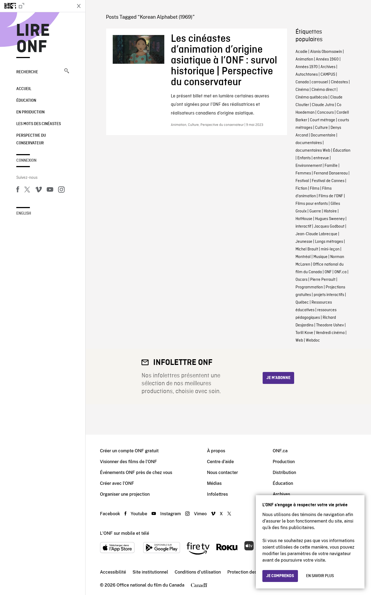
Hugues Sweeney (330, 219)
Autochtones (306, 74)
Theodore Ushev (330, 325)
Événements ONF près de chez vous (136, 472)
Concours (325, 112)
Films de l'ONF (331, 196)
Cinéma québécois (311, 97)
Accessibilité (113, 572)
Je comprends (280, 576)
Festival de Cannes (328, 181)
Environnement (308, 165)
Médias (214, 483)
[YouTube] (50, 190)
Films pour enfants (311, 203)
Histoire (330, 211)
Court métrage (322, 120)
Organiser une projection (125, 494)
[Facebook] (17, 190)
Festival (302, 181)
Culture (321, 128)
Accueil (23, 89)
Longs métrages (329, 241)
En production (30, 112)
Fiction (301, 188)
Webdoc (313, 340)
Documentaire (323, 135)
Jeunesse (303, 241)
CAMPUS (327, 74)
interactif (303, 226)
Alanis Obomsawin (326, 52)
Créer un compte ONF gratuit (129, 450)
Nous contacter (222, 472)
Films (314, 188)
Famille (331, 165)
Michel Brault (306, 249)
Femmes (303, 173)
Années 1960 (327, 59)
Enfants (304, 158)
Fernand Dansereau (331, 173)
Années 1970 (306, 67)
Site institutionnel (150, 572)
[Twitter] (27, 190)
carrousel (320, 82)
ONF (328, 272)
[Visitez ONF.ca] (36, 6)
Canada (302, 82)
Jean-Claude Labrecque (316, 234)
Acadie (301, 52)
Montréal (303, 257)
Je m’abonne (278, 378)
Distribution (284, 472)
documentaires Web (312, 150)
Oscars (301, 279)
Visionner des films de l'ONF (128, 461)
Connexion (26, 160)
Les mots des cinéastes (38, 124)
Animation (304, 59)
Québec (302, 302)
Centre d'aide (220, 461)
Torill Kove (304, 333)
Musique (320, 257)
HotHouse (303, 219)
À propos (216, 450)
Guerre (315, 211)
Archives (327, 67)
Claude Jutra (323, 105)
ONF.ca (340, 272)
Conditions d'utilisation (198, 572)
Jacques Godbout (329, 226)
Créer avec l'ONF (117, 483)
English (23, 213)
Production (284, 461)
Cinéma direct (324, 90)
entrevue (321, 158)
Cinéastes (339, 82)
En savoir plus (320, 576)
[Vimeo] (38, 190)
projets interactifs (329, 295)
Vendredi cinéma (330, 333)
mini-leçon (330, 249)
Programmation (309, 287)
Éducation (26, 100)
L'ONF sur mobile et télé (124, 533)
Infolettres (217, 494)
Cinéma (302, 90)
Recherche (27, 72)
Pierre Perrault (322, 279)
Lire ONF (33, 39)
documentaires (308, 143)
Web (299, 340)
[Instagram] (61, 190)
